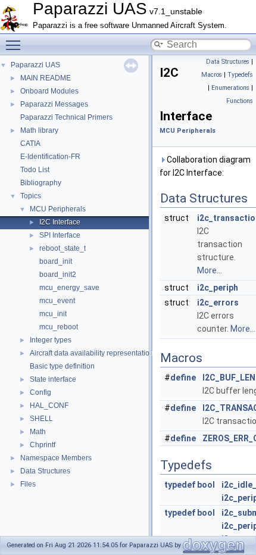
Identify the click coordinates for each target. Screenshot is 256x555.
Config (40, 392)
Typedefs (240, 75)
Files (28, 484)
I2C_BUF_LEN (228, 377)
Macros (211, 75)
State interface (53, 379)
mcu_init (53, 314)
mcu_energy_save (69, 287)
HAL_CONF (49, 405)
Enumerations (230, 88)
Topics (30, 196)
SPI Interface (59, 235)
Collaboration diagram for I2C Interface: (205, 166)
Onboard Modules (49, 91)
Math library (39, 130)
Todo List (34, 170)
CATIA (30, 143)
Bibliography (40, 183)
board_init (55, 261)
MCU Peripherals (58, 209)
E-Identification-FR (50, 156)
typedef (179, 484)
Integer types (50, 340)
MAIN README (45, 78)
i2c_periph (217, 287)
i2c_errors (218, 302)
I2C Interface (59, 222)
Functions (239, 101)
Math (38, 432)
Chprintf (42, 445)
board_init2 (57, 274)
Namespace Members (56, 458)
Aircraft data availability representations (93, 353)
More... (209, 270)
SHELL (41, 418)
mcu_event (57, 301)
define (183, 377)
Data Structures (45, 471)
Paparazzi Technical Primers (66, 117)
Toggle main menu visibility (15, 44)
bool (206, 484)
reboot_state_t (62, 248)
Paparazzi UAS (35, 65)
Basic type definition (62, 366)
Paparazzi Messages (54, 104)
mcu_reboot (58, 327)
